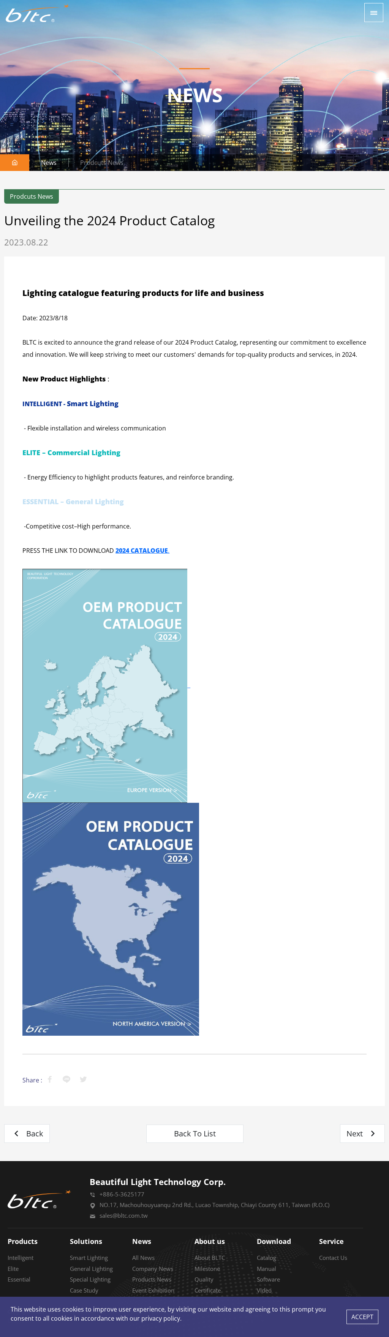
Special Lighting (90, 1279)
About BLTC (209, 1257)
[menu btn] (373, 12)
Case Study (84, 1290)
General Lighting (91, 1268)
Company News (152, 1268)
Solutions (86, 1241)
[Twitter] (83, 1080)
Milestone (207, 1268)
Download (274, 1241)
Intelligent (20, 1257)
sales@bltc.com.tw (124, 1215)
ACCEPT (362, 1317)
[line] (66, 1080)
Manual (266, 1268)
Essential (19, 1279)
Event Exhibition (153, 1290)
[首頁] (15, 162)
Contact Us (333, 1257)
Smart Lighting (89, 1257)
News (141, 1241)
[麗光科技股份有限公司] (38, 13)
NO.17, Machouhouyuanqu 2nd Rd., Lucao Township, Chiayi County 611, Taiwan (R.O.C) (214, 1205)
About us (209, 1241)
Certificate (207, 1290)
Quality (203, 1279)
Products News (151, 1279)
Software (268, 1279)
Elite (13, 1268)
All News (143, 1257)
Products (23, 1241)
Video (264, 1290)
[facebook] (49, 1080)
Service (331, 1241)
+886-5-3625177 (122, 1194)
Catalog (266, 1257)
